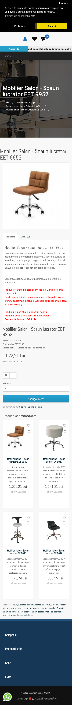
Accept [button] (52, 26)
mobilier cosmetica (54, 611)
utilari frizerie (24, 611)
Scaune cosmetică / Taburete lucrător (24, 106)
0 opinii (22, 406)
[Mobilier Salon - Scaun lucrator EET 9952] (36, 196)
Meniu (9, 56)
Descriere (10, 236)
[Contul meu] (26, 39)
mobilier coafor (40, 608)
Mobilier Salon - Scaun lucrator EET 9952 (25, 110)
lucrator (22, 604)
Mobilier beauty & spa (25, 102)
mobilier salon (24, 608)
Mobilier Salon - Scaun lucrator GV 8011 (18, 552)
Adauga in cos (36, 399)
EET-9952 (46, 604)
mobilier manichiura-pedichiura (18, 615)
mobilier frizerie (56, 608)
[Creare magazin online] (45, 698)
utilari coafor (38, 611)
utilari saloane (9, 611)
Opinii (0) (25, 236)
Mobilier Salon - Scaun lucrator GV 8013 (54, 460)
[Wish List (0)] (35, 39)
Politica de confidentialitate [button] (20, 15)
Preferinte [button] (20, 26)
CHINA (18, 340)
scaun (14, 604)
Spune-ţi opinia (35, 406)
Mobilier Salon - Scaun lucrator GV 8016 (54, 552)
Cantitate (7, 382)
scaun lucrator (34, 604)
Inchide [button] (63, 3)
